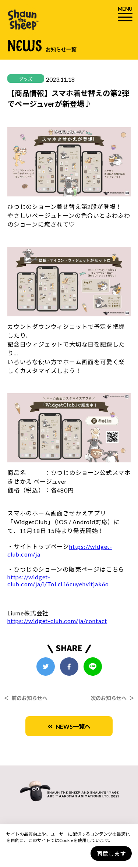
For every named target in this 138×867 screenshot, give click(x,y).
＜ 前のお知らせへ (25, 698)
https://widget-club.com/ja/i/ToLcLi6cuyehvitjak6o (58, 580)
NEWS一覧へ (72, 726)
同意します (111, 853)
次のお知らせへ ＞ (112, 698)
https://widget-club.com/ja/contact (57, 620)
